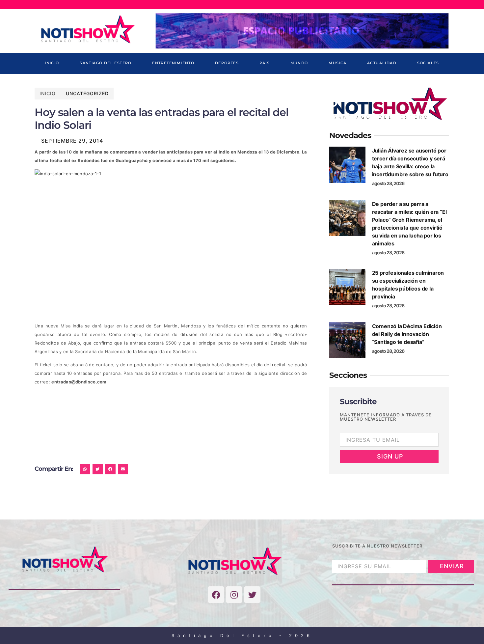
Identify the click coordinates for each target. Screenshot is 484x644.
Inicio (52, 63)
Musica (337, 63)
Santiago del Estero (106, 63)
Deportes (227, 63)
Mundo (299, 63)
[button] (85, 469)
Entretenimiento (173, 63)
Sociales (428, 63)
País (264, 63)
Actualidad (381, 63)
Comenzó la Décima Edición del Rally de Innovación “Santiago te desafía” (407, 334)
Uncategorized (87, 93)
